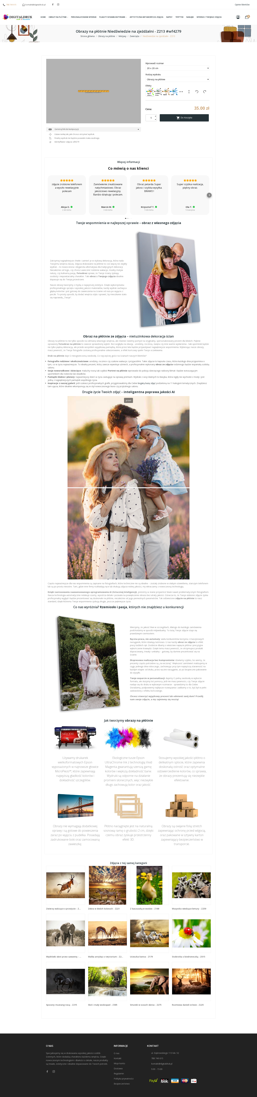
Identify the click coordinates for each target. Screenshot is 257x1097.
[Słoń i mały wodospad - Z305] (107, 981)
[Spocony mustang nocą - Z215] (65, 981)
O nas (116, 1053)
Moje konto (119, 1063)
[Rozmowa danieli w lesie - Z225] (191, 981)
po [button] (128, 575)
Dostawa (118, 1068)
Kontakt (117, 1058)
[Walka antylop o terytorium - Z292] (107, 933)
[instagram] (58, 4)
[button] (47, 195)
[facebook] (53, 4)
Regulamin (119, 1073)
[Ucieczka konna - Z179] (149, 933)
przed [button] (128, 400)
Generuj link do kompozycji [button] (63, 129)
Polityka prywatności (124, 1078)
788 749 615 (11, 4)
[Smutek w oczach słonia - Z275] (149, 981)
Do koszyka (184, 118)
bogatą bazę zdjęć (147, 383)
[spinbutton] (151, 117)
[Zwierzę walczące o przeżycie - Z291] (65, 885)
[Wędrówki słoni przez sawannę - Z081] (65, 933)
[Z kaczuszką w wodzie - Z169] (149, 885)
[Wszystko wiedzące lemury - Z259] (191, 885)
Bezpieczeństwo (122, 1083)
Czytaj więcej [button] (191, 201)
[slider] (128, 487)
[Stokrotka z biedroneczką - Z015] (191, 933)
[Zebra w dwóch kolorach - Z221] (107, 885)
